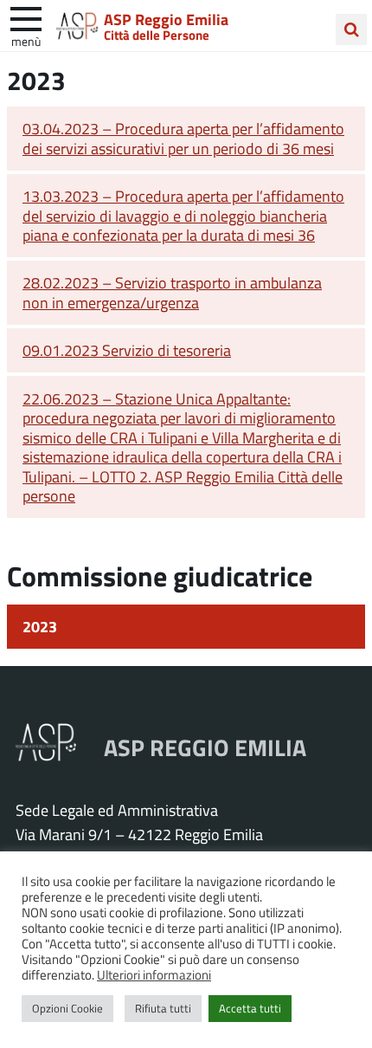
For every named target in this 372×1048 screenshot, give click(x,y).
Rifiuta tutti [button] (163, 1008)
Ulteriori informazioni (154, 974)
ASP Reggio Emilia (166, 19)
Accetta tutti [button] (250, 1008)
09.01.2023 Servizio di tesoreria (126, 350)
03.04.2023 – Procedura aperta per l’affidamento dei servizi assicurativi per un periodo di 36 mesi (183, 138)
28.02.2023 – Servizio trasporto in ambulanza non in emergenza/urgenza (172, 292)
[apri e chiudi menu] (26, 17)
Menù (26, 40)
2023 (39, 626)
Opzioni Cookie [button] (67, 1008)
